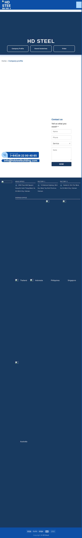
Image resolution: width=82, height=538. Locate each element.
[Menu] (79, 5)
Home (4, 61)
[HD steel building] (10, 5)
